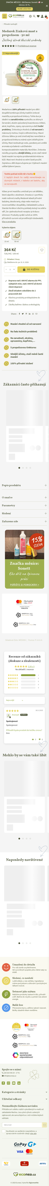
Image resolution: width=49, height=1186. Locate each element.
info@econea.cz (10, 1076)
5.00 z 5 (31, 666)
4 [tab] (30, 467)
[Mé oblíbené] (38, 16)
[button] (42, 250)
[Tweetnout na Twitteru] (23, 314)
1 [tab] (19, 467)
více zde (33, 1133)
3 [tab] (26, 467)
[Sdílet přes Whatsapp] (33, 314)
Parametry (8, 505)
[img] (12, 710)
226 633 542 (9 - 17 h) (12, 1073)
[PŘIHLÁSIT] (44, 1125)
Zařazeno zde (10, 521)
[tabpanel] (24, 426)
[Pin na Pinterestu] (26, 314)
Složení (6, 513)
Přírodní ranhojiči (10, 24)
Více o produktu (9, 221)
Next (45, 73)
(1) (25, 45)
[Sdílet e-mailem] (36, 314)
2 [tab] (23, 467)
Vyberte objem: (9, 227)
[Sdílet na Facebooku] (19, 314)
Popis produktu (11, 485)
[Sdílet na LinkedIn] (29, 314)
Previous (4, 73)
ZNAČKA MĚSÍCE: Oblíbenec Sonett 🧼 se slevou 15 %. (24, 5)
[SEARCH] (34, 16)
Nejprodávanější (11, 53)
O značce (7, 497)
